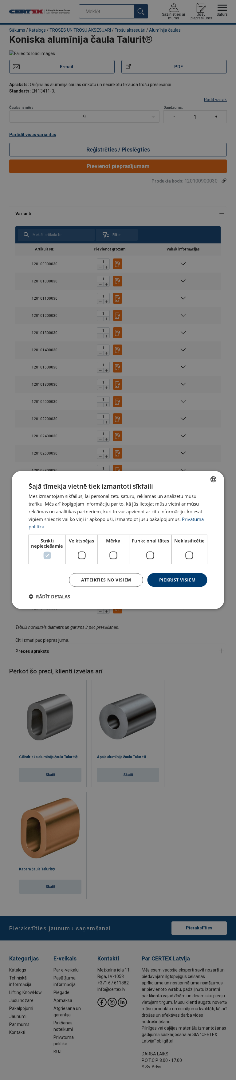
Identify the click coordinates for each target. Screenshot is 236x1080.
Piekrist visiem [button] (177, 580)
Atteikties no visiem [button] (106, 580)
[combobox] (213, 479)
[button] (49, 596)
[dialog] (118, 540)
